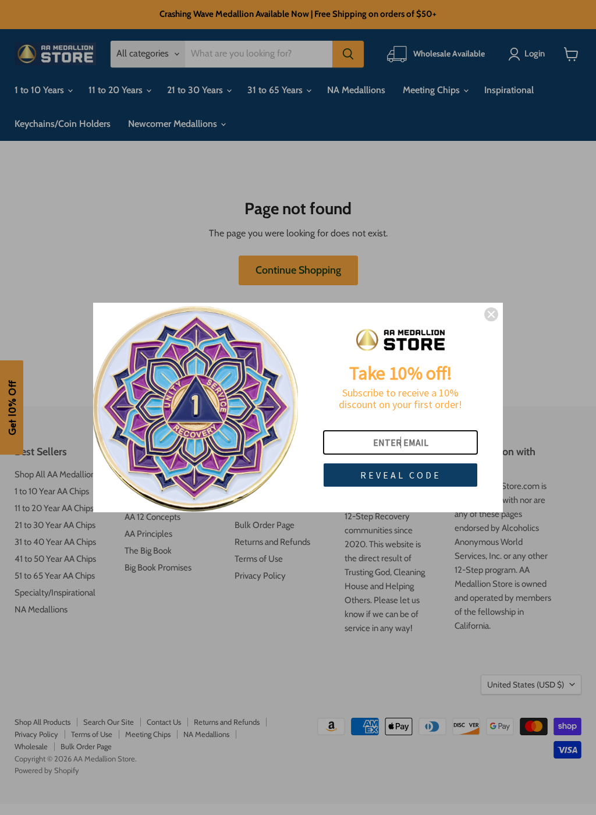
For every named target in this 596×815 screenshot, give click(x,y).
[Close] (491, 314)
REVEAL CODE (400, 475)
